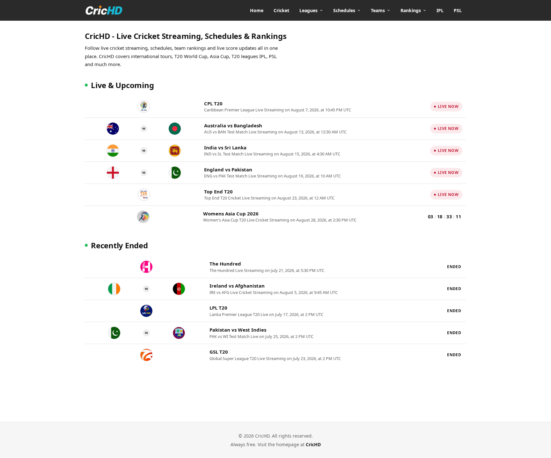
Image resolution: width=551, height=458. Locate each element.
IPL (440, 10)
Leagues (308, 10)
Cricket (281, 10)
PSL (458, 10)
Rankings (410, 10)
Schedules (344, 10)
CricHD (313, 444)
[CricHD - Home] (104, 10)
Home (256, 10)
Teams (378, 10)
